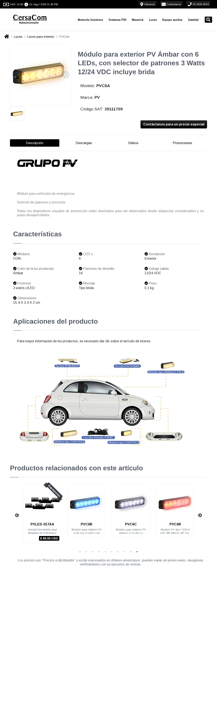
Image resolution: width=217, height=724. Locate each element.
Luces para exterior (40, 36)
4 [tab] (99, 552)
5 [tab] (105, 552)
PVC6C (131, 524)
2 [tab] (86, 552)
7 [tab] (118, 552)
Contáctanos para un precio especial (173, 124)
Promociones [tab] (182, 143)
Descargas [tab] (84, 143)
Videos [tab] (133, 143)
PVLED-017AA (42, 524)
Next (200, 515)
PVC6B (86, 524)
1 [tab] (80, 552)
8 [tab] (124, 552)
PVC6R (175, 524)
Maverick (137, 19)
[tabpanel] (42, 516)
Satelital (193, 19)
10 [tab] (137, 552)
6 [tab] (112, 552)
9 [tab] (131, 552)
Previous (17, 515)
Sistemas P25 (117, 19)
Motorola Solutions (90, 19)
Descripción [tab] (34, 143)
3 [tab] (92, 552)
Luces (153, 19)
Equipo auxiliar (172, 19)
